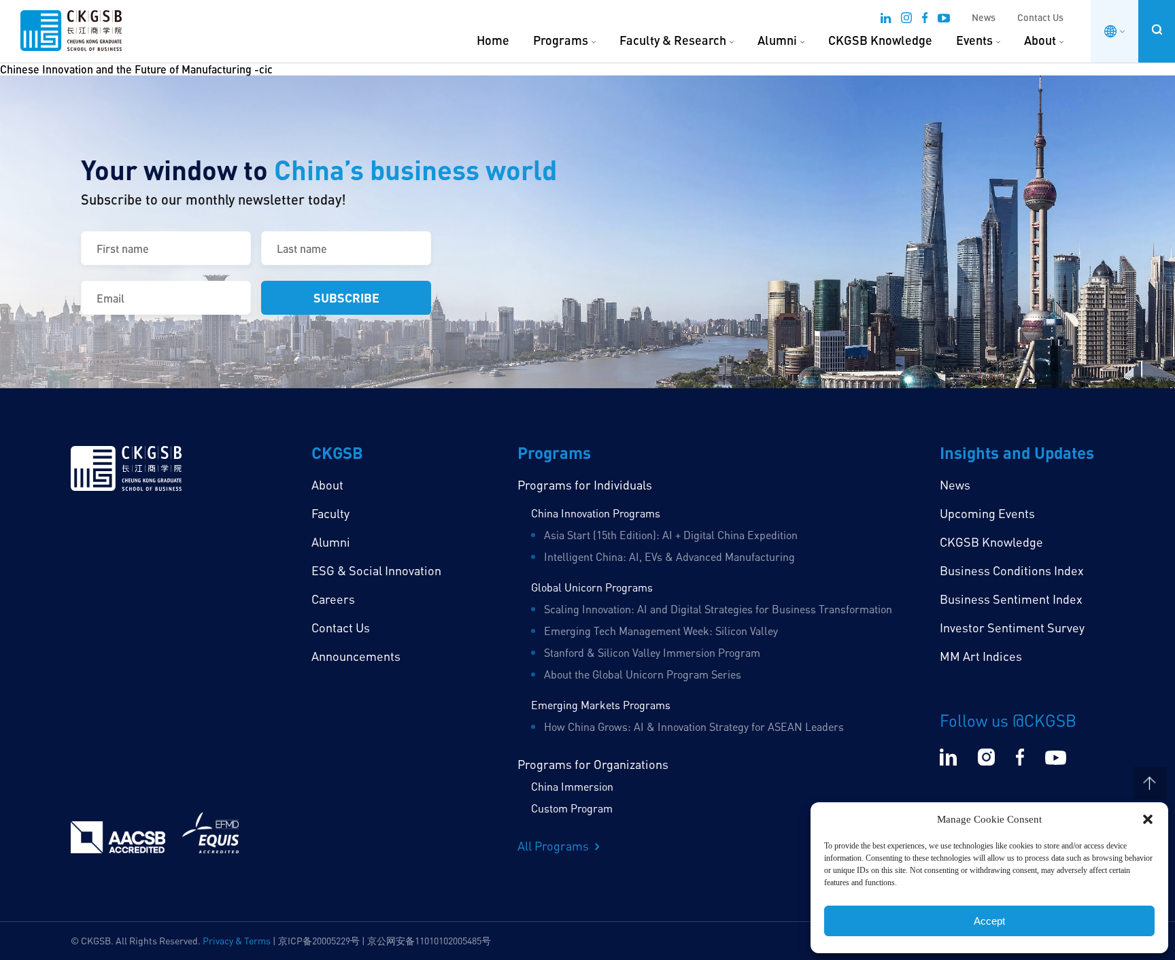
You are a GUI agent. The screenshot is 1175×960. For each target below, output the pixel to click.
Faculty (330, 513)
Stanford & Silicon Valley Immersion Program (652, 652)
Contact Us (1040, 17)
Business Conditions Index (1012, 570)
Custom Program (572, 808)
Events (974, 40)
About (1040, 40)
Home (493, 40)
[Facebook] (924, 19)
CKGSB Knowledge (880, 40)
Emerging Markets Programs (600, 705)
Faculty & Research (672, 40)
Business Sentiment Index (1011, 599)
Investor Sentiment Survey (1012, 627)
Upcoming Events (987, 513)
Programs (560, 40)
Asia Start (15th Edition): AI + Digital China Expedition (671, 535)
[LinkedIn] (886, 19)
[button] (1148, 819)
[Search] (1156, 29)
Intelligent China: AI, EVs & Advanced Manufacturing (669, 557)
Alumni (777, 40)
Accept (989, 921)
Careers (333, 599)
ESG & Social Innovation (376, 570)
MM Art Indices (981, 656)
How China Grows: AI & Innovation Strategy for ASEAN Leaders (694, 727)
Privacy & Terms (237, 940)
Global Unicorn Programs (592, 587)
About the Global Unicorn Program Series (642, 674)
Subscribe (346, 297)
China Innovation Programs (595, 513)
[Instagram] (906, 19)
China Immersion (572, 786)
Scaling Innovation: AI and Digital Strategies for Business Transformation (718, 609)
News (983, 17)
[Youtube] (944, 19)
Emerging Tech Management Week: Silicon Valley (661, 631)
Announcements (356, 656)
